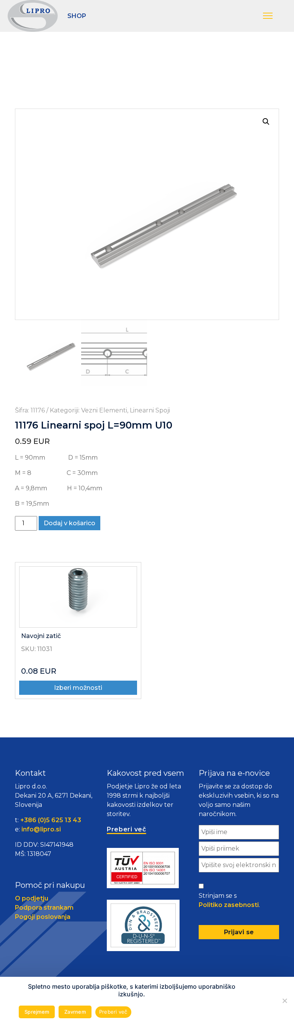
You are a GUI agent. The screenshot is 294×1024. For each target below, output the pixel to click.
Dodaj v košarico (69, 523)
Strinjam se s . (229, 900)
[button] (274, 16)
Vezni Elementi (104, 410)
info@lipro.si (41, 829)
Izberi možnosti (78, 687)
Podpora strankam (44, 907)
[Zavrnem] (284, 1000)
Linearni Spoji (150, 410)
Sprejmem (36, 1012)
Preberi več (113, 1012)
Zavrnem (75, 1012)
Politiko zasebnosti (229, 905)
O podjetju (31, 898)
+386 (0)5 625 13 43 (50, 820)
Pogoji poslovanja (42, 916)
